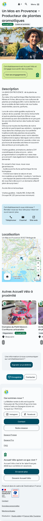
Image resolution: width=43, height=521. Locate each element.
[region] (21, 260)
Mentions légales (8, 511)
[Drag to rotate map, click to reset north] (38, 270)
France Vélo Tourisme (32, 516)
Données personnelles (10, 506)
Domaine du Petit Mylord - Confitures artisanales (15, 328)
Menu (33, 4)
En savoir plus (21, 471)
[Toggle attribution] (38, 275)
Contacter (30, 377)
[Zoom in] (38, 263)
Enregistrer (16, 377)
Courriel (23, 220)
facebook (31, 414)
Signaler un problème (21, 365)
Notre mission (21, 428)
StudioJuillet (16, 516)
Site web (34, 220)
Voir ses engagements (15, 74)
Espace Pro (9, 440)
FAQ (6, 445)
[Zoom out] (38, 266)
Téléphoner (10, 220)
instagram (14, 414)
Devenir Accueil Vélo (21, 478)
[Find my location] (38, 258)
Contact (21, 421)
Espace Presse (10, 435)
